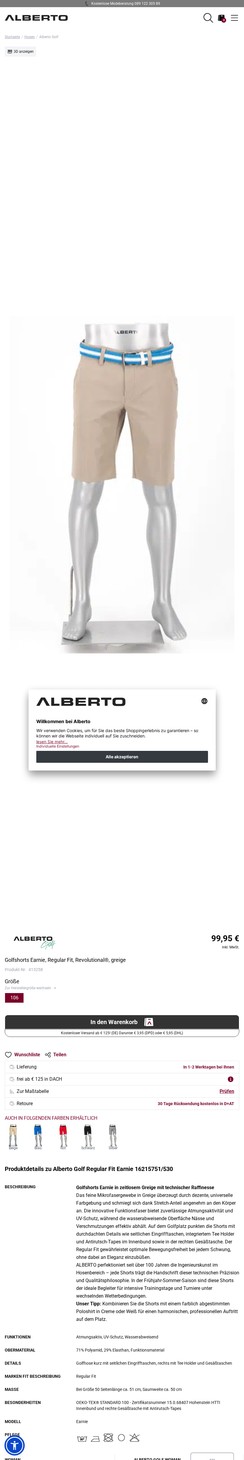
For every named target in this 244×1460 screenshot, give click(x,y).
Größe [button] (12, 981)
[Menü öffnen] (234, 18)
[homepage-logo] (36, 18)
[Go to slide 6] (131, 923)
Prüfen (227, 1091)
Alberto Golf (48, 37)
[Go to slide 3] (120, 923)
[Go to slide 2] (117, 923)
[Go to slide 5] (127, 923)
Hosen (29, 37)
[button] (208, 18)
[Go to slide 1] (113, 923)
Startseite (12, 37)
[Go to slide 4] (124, 923)
